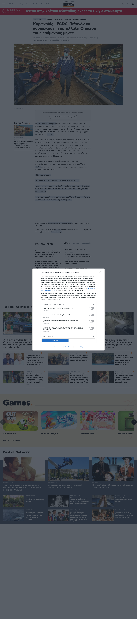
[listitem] (68, 304)
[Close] (101, 272)
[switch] (91, 308)
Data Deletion (58, 347)
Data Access (68, 347)
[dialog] (68, 309)
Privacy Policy (79, 347)
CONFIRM (55, 340)
